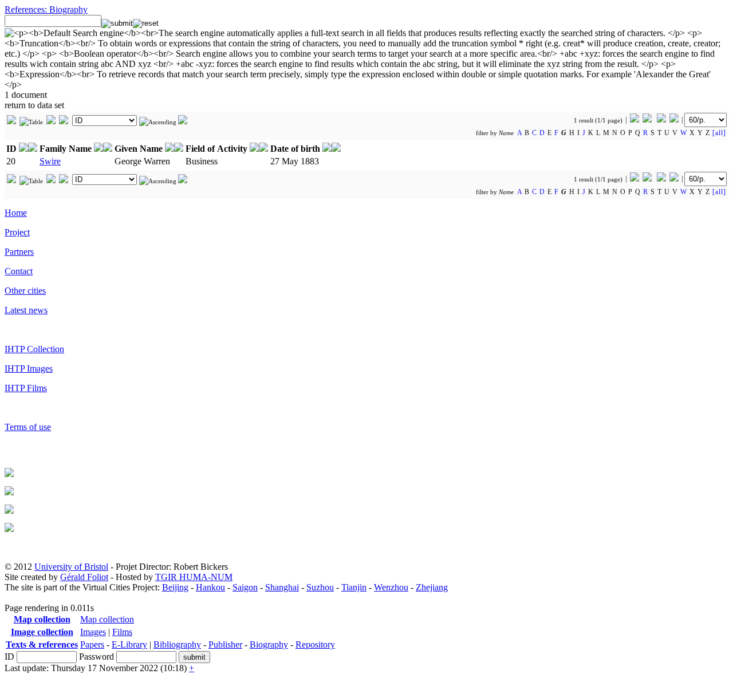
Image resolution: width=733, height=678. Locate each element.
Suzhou (320, 587)
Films (122, 632)
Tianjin (353, 587)
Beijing (175, 587)
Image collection (42, 632)
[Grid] (11, 122)
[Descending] (182, 122)
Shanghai (282, 587)
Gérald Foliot (84, 577)
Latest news (26, 310)
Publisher (225, 644)
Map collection (42, 619)
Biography (269, 644)
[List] (51, 122)
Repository (315, 644)
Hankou (210, 587)
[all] (719, 133)
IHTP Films (26, 388)
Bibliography (177, 644)
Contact (19, 271)
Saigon (245, 587)
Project (17, 232)
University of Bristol (71, 566)
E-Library (129, 644)
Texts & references (42, 644)
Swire (50, 161)
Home (16, 213)
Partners (19, 252)
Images (93, 632)
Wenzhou (391, 587)
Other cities (25, 290)
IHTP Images (29, 368)
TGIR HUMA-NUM (193, 577)
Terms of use (28, 427)
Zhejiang (432, 587)
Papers (92, 644)
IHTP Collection (34, 349)
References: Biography (46, 9)
